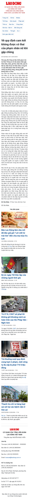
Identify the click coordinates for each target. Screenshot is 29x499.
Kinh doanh (13, 21)
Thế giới (12, 31)
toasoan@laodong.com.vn (13, 457)
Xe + (18, 31)
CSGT (14, 328)
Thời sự (4, 24)
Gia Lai (3, 415)
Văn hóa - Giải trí (7, 27)
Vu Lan (10, 246)
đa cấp (24, 377)
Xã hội (12, 18)
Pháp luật (21, 21)
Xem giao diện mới (7, 34)
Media (18, 18)
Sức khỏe (5, 31)
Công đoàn (19, 24)
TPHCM (3, 289)
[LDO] (14, 220)
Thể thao (5, 21)
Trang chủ (5, 18)
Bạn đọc (11, 24)
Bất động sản (18, 27)
